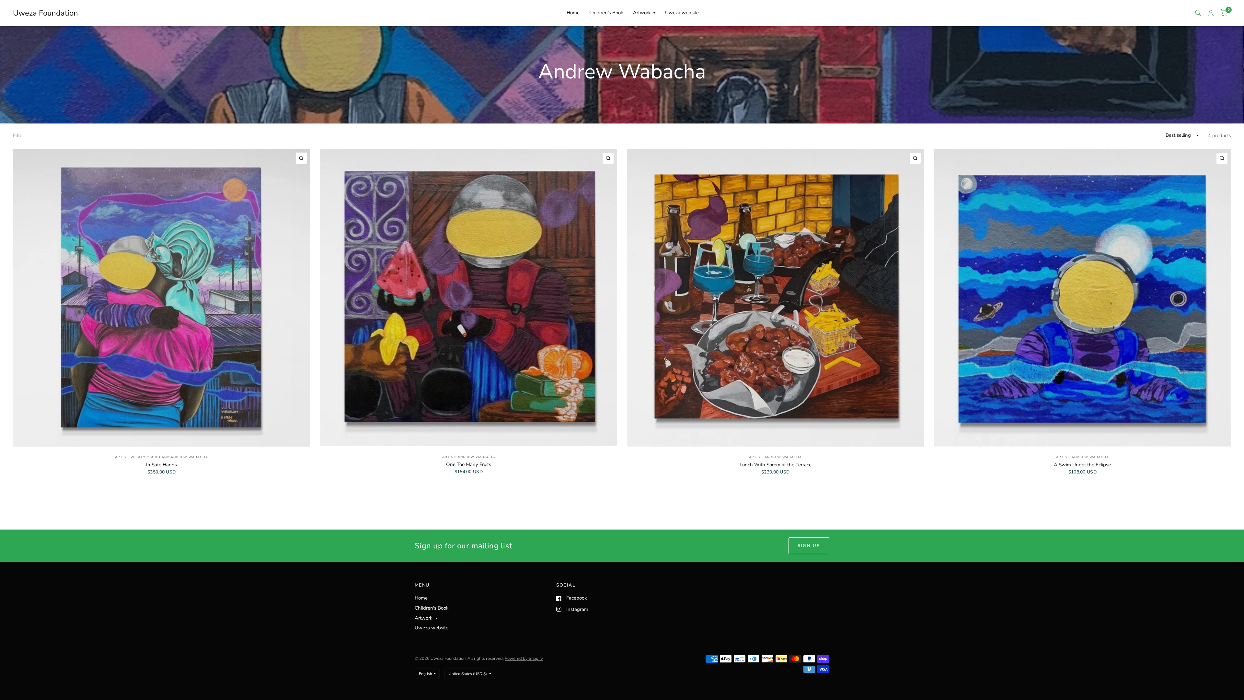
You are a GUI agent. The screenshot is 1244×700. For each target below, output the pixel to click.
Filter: (19, 135)
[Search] (1198, 13)
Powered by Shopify (524, 658)
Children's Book (606, 12)
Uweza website (682, 12)
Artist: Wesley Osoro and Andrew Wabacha (161, 457)
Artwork (642, 12)
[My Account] (1210, 13)
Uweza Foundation (45, 13)
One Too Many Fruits (468, 464)
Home (573, 12)
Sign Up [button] (809, 546)
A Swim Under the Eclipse (1082, 464)
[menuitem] (573, 13)
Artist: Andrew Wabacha (468, 457)
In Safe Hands (161, 464)
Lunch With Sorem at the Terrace (776, 464)
